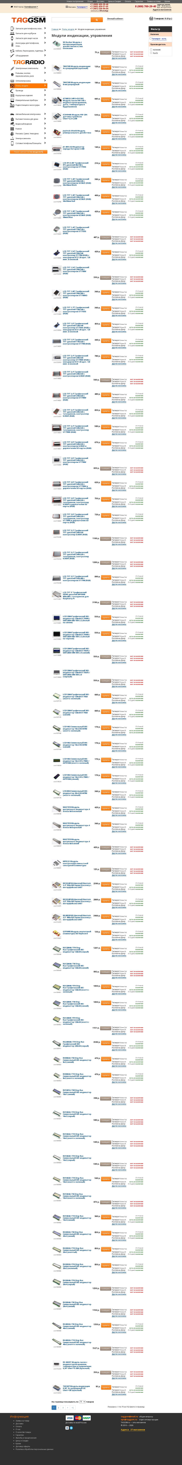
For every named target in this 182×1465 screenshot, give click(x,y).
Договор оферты (23, 1446)
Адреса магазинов (162, 9)
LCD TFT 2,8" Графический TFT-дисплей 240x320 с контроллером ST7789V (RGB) (75, 461)
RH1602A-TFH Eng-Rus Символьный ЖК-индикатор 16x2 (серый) (77, 1114)
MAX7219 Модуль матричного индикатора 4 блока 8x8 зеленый (76, 809)
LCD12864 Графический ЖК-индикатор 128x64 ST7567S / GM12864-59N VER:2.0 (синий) (76, 650)
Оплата (128, 1)
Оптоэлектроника (23, 81)
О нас (18, 1429)
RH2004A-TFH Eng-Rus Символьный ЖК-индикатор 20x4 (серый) (77, 1282)
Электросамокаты (23, 138)
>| (73, 1407)
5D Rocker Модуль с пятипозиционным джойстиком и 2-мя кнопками (73, 45)
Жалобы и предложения (26, 1438)
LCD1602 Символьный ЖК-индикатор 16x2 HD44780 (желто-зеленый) (75, 728)
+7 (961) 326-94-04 (99, 8)
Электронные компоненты (27, 68)
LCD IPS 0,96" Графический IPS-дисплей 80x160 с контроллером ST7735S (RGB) (75, 166)
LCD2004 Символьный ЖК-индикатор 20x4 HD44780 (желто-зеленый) (75, 793)
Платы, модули (22, 86)
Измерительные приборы (27, 100)
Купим (167, 1)
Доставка (100, 1)
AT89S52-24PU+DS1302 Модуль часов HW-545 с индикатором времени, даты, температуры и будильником (75, 102)
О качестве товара (23, 1432)
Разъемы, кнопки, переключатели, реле (25, 74)
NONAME (157, 50)
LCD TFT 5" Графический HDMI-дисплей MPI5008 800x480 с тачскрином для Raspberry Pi (76, 595)
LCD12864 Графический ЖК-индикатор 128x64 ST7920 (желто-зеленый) (76, 696)
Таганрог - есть (159, 38)
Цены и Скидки (114, 1)
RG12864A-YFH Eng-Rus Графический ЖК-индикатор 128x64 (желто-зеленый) (76, 988)
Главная (55, 29)
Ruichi (155, 53)
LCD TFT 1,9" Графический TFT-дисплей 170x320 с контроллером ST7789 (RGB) (77, 341)
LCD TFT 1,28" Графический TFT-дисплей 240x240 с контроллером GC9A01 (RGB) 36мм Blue (77, 214)
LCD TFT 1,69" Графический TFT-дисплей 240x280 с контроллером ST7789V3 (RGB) (76, 294)
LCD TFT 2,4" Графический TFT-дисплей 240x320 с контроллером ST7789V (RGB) (75, 396)
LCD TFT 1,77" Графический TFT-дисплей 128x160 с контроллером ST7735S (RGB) (76, 310)
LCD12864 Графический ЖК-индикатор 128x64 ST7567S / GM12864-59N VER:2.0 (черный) (76, 673)
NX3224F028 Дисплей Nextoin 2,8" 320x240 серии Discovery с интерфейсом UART (77, 901)
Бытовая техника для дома (27, 119)
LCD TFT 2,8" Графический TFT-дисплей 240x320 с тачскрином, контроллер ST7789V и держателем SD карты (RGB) (76, 518)
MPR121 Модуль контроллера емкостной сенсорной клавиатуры (75, 863)
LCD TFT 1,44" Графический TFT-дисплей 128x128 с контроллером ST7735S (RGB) (76, 230)
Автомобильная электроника (28, 114)
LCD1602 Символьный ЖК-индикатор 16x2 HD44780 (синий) (75, 744)
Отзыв (90, 1)
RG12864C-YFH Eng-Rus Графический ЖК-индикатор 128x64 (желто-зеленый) (76, 1021)
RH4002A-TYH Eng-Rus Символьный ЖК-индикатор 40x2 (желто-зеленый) (77, 1342)
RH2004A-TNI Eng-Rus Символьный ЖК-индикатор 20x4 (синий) (77, 1304)
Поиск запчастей (27, 151)
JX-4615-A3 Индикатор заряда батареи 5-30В (73, 147)
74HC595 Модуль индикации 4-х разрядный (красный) (76, 67)
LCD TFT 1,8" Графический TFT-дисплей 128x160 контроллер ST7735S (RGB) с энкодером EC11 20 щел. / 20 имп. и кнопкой (76, 327)
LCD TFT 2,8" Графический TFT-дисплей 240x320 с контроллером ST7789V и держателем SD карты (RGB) (77, 485)
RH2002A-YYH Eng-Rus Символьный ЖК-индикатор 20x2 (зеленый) (77, 1266)
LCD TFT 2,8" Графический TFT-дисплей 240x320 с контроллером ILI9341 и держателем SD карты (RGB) (77, 445)
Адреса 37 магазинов (133, 1429)
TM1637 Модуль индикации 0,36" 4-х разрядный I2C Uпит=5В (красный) (76, 1388)
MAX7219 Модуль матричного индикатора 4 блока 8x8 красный (76, 825)
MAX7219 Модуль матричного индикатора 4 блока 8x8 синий (76, 841)
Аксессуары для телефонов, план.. (27, 44)
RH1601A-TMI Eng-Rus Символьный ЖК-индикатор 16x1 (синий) (77, 1092)
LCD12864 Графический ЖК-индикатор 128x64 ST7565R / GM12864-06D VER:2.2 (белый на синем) (76, 619)
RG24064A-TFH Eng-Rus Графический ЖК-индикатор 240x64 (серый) (76, 1044)
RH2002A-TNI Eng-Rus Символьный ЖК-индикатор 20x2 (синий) (77, 1234)
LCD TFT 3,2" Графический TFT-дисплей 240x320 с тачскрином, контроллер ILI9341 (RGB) (76, 555)
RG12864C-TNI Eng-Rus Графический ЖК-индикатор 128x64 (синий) (76, 1003)
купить (106, 67)
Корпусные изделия (24, 95)
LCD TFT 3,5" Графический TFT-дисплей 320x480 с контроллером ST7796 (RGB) (77, 578)
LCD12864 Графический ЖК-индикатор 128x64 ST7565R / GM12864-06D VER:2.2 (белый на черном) (76, 635)
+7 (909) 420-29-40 (99, 4)
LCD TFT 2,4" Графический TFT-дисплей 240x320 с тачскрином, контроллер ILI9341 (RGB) (76, 413)
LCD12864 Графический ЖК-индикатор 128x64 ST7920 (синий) (76, 712)
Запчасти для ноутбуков (26, 33)
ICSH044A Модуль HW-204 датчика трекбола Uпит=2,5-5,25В (75, 116)
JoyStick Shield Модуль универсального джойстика (77, 131)
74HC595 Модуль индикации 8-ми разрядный (76, 83)
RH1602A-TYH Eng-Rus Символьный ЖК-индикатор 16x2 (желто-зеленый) (77, 1136)
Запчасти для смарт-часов (27, 38)
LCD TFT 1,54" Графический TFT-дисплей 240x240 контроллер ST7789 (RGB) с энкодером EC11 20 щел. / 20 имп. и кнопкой (76, 255)
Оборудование (22, 55)
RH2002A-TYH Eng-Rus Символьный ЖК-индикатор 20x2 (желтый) (77, 1250)
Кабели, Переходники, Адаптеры (29, 51)
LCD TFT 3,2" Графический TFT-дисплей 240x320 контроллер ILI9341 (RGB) (75, 532)
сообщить (106, 53)
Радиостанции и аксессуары (28, 105)
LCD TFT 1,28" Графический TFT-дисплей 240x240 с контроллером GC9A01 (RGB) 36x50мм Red (77, 198)
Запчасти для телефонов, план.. (29, 28)
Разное (19, 129)
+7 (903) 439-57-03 (99, 6)
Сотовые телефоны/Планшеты (28, 143)
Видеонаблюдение (24, 124)
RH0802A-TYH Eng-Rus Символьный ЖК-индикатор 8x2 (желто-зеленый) (77, 1076)
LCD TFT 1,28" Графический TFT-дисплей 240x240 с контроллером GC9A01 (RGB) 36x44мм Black (77, 182)
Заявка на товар (154, 1)
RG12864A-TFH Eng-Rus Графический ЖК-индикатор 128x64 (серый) (76, 949)
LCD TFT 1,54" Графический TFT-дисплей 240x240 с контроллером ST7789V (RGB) (76, 270)
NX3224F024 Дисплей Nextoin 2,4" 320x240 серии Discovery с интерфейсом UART (77, 885)
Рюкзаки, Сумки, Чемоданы (27, 133)
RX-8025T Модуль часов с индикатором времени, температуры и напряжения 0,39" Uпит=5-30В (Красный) (77, 1365)
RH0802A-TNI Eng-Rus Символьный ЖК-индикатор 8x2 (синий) (77, 1060)
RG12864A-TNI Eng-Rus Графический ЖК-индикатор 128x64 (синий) (76, 965)
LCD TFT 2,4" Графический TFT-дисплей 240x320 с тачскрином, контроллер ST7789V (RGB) (76, 429)
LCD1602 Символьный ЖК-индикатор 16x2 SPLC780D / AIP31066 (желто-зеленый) (76, 761)
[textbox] (71, 19)
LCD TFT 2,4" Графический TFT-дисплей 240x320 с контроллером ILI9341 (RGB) (76, 373)
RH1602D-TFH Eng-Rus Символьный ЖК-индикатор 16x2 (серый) (77, 1158)
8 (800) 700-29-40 (145, 6)
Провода (19, 90)
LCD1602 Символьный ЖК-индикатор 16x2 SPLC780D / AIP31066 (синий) (76, 777)
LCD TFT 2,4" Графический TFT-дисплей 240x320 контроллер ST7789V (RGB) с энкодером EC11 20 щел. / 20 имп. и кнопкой (76, 359)
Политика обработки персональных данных (34, 1449)
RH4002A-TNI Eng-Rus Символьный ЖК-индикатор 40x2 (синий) (77, 1326)
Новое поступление (75, 1)
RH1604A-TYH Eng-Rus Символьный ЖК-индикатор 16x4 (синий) (77, 1218)
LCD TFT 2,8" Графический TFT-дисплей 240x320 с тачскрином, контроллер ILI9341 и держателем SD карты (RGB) (76, 502)
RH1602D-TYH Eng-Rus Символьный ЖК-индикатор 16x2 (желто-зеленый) (77, 1180)
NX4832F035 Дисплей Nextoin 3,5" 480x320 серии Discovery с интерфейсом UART (77, 917)
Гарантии (139, 1)
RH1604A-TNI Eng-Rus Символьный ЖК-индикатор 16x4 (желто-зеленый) (77, 1196)
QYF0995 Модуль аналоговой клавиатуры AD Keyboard (77, 932)
